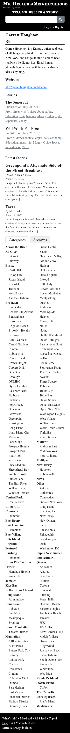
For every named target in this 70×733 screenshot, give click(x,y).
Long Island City (19, 432)
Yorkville (45, 432)
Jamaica (10, 580)
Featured (11, 548)
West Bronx (16, 293)
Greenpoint (15, 418)
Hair (22, 116)
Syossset (14, 622)
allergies (37, 138)
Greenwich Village (24, 111)
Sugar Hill (15, 576)
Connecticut (13, 511)
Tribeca (44, 386)
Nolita (43, 330)
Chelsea (13, 664)
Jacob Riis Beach (50, 613)
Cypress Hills (17, 367)
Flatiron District (18, 701)
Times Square (48, 381)
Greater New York (51, 502)
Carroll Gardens (18, 344)
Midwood (14, 437)
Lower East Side (50, 289)
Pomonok (14, 557)
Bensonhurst (16, 316)
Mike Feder (15, 211)
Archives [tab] (40, 239)
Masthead (26, 718)
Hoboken (45, 469)
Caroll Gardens (18, 340)
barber (48, 111)
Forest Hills (47, 599)
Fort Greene (16, 404)
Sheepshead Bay (19, 469)
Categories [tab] (17, 239)
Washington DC (50, 548)
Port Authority (48, 455)
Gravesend (15, 414)
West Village (47, 418)
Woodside (46, 673)
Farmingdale (16, 599)
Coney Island (17, 358)
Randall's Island (47, 678)
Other (40, 483)
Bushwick (15, 335)
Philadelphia (47, 530)
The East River (18, 483)
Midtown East (48, 446)
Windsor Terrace (19, 493)
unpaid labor (13, 147)
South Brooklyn (18, 474)
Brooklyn (11, 302)
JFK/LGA (46, 627)
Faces (10, 207)
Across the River (16, 247)
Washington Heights (52, 414)
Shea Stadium (17, 465)
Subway (14, 261)
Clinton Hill (16, 349)
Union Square (48, 400)
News (40, 478)
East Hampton (14, 525)
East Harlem (16, 687)
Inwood (44, 279)
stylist (58, 116)
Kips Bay (11, 585)
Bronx (9, 265)
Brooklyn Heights (20, 330)
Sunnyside (46, 664)
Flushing (11, 553)
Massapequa (16, 618)
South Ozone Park (51, 659)
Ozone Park (47, 641)
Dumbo (13, 683)
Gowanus (14, 409)
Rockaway (15, 460)
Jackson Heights (50, 608)
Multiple (42, 460)
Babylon (14, 608)
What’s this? (9, 718)
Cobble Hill (16, 353)
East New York (18, 391)
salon (50, 116)
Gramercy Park (18, 706)
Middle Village (49, 636)
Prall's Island (47, 701)
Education (11, 116)
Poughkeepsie (48, 539)
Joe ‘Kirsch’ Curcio (20, 175)
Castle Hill (15, 270)
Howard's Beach (50, 604)
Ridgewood (47, 646)
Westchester (44, 706)
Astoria (44, 488)
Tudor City (46, 391)
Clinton (13, 673)
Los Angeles (47, 511)
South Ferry (47, 363)
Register (60, 27)
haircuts (31, 116)
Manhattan (12, 636)
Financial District (19, 697)
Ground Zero (48, 261)
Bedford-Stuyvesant (21, 312)
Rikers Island (17, 279)
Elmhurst (45, 590)
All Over (11, 251)
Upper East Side (50, 404)
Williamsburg (17, 488)
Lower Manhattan (17, 627)
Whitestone (46, 669)
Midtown (18, 138)
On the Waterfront (51, 335)
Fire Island (15, 613)
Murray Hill (47, 321)
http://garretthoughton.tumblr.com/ (26, 87)
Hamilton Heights (19, 571)
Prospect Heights (19, 446)
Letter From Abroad (19, 590)
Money (41, 116)
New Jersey (44, 465)
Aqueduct (46, 567)
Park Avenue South (51, 344)
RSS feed (40, 718)
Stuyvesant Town (50, 367)
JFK (42, 622)
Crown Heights (18, 363)
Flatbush (14, 395)
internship (25, 142)
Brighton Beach (18, 326)
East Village (13, 534)
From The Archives (18, 562)
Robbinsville (47, 474)
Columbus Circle (19, 678)
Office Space (51, 142)
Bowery (13, 655)
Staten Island (45, 682)
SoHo (43, 358)
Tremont (14, 289)
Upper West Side (50, 409)
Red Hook (15, 455)
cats (46, 138)
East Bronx (12, 520)
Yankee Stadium (19, 298)
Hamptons (15, 530)
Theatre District (18, 632)
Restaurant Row (49, 349)
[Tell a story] (35, 11)
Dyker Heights (18, 386)
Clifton (44, 687)
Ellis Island (12, 539)
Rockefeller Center (51, 353)
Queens (41, 562)
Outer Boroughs (50, 340)
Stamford (14, 516)
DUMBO (14, 381)
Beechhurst (46, 576)
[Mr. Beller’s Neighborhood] (35, 4)
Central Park (14, 497)
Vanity (22, 121)
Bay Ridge (15, 307)
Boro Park (15, 321)
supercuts (11, 121)
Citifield (45, 581)
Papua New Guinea (49, 553)
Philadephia (47, 534)
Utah (43, 544)
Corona (44, 585)
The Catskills (45, 692)
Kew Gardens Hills (51, 632)
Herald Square (48, 275)
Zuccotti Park (48, 437)
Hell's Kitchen (48, 270)
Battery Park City (19, 650)
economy (55, 138)
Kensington (16, 423)
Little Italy (46, 284)
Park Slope (15, 442)
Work (25, 147)
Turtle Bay (46, 395)
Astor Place (16, 646)
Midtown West (49, 451)
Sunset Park (16, 479)
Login (47, 27)
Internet (13, 256)
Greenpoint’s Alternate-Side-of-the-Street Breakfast (34, 167)
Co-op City (15, 275)
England (11, 543)
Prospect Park (17, 451)
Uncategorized (46, 696)
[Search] (61, 19)
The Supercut (16, 102)
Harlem (10, 567)
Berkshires (46, 493)
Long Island (16, 428)
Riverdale (14, 284)
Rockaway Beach (50, 650)
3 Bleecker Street (19, 641)
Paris (43, 525)
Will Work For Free (22, 128)
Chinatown (15, 669)
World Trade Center (52, 428)
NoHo (43, 326)
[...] (21, 199)
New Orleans (48, 520)
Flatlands (14, 400)
